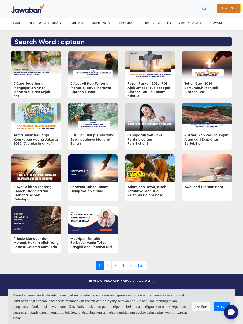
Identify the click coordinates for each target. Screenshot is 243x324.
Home (16, 23)
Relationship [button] (157, 23)
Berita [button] (75, 23)
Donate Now (229, 8)
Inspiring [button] (99, 23)
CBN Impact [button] (189, 23)
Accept (222, 307)
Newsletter (220, 23)
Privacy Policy (143, 281)
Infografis (127, 23)
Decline (201, 307)
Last (141, 266)
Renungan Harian (45, 23)
